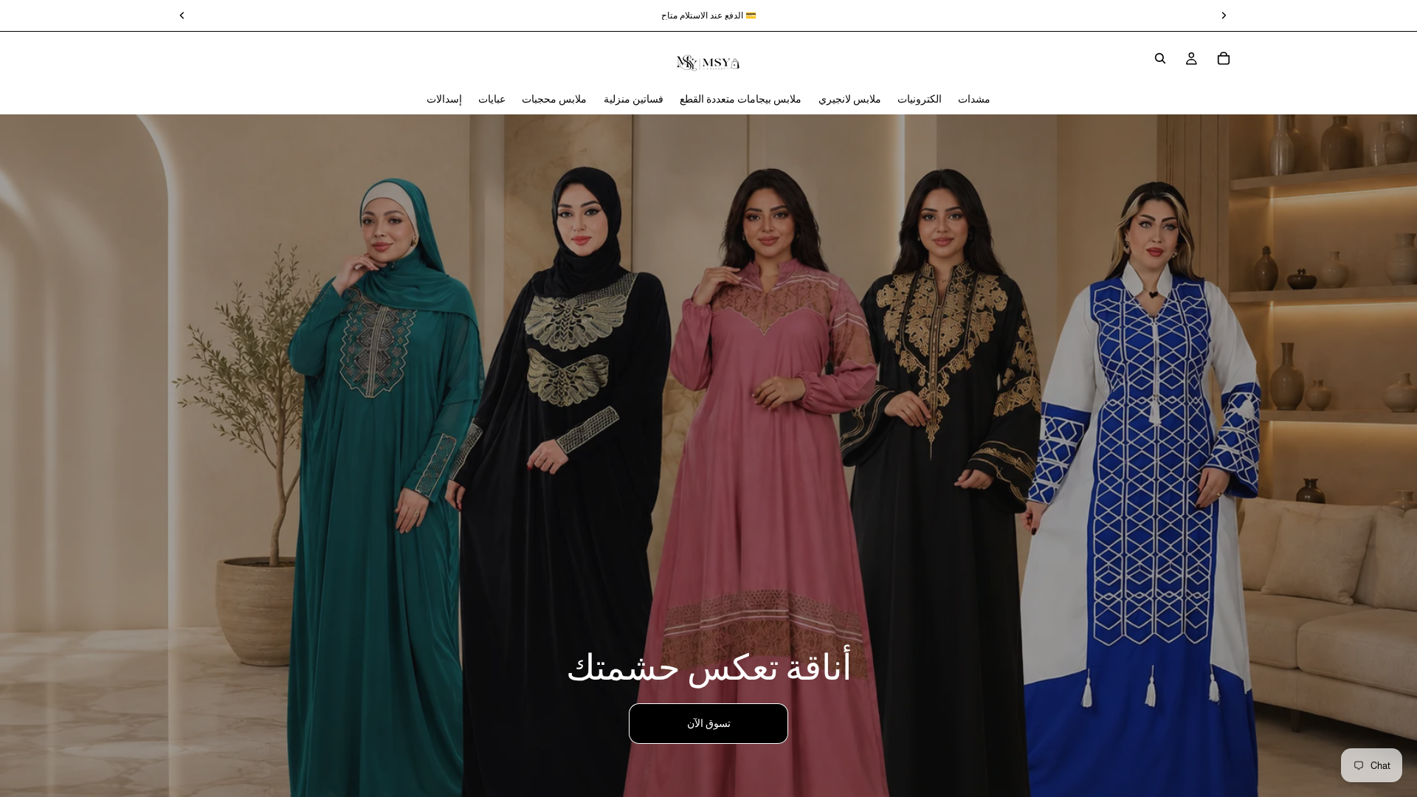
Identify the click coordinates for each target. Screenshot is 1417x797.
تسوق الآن (709, 723)
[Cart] (1223, 58)
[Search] (1160, 58)
